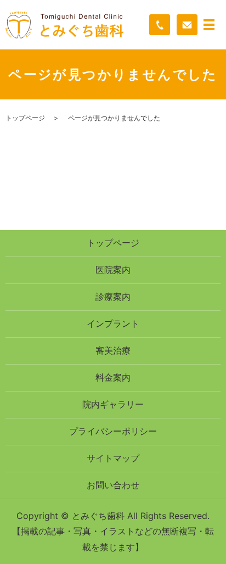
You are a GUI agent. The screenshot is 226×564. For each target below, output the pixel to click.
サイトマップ (113, 458)
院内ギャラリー (113, 404)
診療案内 (113, 296)
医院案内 (113, 269)
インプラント (113, 323)
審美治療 (113, 350)
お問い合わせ (113, 484)
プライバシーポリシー (113, 431)
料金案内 (113, 377)
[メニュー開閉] (209, 24)
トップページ (25, 118)
